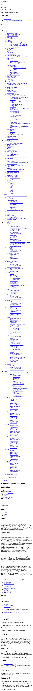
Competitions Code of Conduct (17, 359)
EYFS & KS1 (16, 349)
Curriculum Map (14, 308)
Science (9, 364)
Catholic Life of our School (13, 84)
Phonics (12, 274)
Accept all (9, 630)
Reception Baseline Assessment (20, 388)
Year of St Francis (14, 109)
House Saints (10, 90)
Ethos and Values (11, 38)
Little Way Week (14, 232)
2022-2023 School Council (19, 68)
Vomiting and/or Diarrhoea (16, 203)
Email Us (6, 21)
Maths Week (16, 328)
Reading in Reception (18, 391)
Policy (11, 153)
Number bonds (13, 321)
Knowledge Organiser (15, 431)
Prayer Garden (13, 118)
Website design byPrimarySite (11, 612)
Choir (8, 51)
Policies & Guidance (12, 151)
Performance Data (11, 150)
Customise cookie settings (19, 630)
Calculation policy (14, 325)
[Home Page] (1, 1)
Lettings (9, 147)
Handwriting (13, 275)
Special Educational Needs (13, 159)
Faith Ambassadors (14, 73)
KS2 (14, 350)
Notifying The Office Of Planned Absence (17, 196)
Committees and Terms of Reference (18, 44)
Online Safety (13, 254)
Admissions (9, 141)
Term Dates (9, 37)
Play (8, 59)
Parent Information (14, 314)
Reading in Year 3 (14, 425)
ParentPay (9, 214)
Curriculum (6, 222)
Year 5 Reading (13, 450)
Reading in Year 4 (14, 438)
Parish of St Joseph (11, 136)
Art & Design (10, 247)
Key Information (8, 140)
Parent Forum (10, 58)
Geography (9, 295)
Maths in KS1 (16, 331)
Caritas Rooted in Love (15, 98)
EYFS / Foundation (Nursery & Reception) (17, 372)
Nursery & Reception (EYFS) (17, 285)
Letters (8, 182)
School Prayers (13, 475)
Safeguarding (10, 158)
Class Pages (10, 497)
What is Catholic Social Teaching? (18, 95)
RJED (8, 137)
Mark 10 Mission (17, 115)
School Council (13, 66)
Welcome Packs (13, 435)
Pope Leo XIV (10, 93)
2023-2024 (12, 133)
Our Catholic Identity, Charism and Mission (17, 83)
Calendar (9, 180)
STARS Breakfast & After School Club (16, 218)
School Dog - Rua (11, 76)
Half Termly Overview (15, 432)
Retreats (12, 120)
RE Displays (13, 235)
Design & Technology (12, 261)
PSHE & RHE (10, 307)
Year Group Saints (11, 91)
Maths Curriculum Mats (15, 318)
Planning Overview (14, 290)
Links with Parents (14, 111)
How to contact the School (13, 34)
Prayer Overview (14, 105)
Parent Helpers (10, 212)
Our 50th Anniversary (12, 87)
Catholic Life (7, 82)
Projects (15, 69)
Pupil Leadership (11, 65)
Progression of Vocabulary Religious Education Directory (19, 228)
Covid (11, 208)
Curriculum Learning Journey (17, 345)
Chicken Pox (13, 207)
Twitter (7, 494)
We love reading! (14, 281)
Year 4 (11, 190)
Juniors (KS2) (13, 288)
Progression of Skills (15, 343)
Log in (5, 480)
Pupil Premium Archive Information (18, 157)
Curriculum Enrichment (15, 233)
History (8, 300)
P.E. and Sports (10, 340)
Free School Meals (11, 198)
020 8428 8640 (7, 19)
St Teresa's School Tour (12, 36)
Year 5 (11, 191)
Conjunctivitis (13, 201)
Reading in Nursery (17, 379)
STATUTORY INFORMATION (15, 165)
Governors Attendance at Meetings (18, 45)
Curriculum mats (14, 469)
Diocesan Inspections (12, 144)
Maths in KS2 (16, 332)
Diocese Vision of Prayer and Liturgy (19, 126)
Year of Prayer (13, 122)
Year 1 (11, 186)
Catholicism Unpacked (15, 246)
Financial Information (12, 164)
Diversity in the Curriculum (13, 267)
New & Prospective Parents (16, 143)
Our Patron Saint (11, 88)
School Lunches (11, 215)
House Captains (13, 72)
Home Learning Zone (12, 474)
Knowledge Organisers (15, 347)
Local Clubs (13, 361)
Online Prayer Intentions (16, 127)
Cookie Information (8, 605)
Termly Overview (17, 382)
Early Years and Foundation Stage (15, 268)
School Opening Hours (12, 217)
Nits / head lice (13, 204)
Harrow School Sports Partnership (18, 357)
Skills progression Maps (15, 303)
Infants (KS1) (13, 286)
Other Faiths (13, 237)
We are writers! (13, 282)
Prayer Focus (13, 107)
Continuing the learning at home (17, 324)
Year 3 (11, 189)
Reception (12, 185)
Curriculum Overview (15, 226)
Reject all (3, 630)
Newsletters (9, 168)
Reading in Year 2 (14, 413)
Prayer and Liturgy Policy (16, 104)
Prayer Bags (16, 112)
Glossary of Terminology (16, 353)
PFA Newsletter (10, 179)
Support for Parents (11, 219)
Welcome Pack (16, 377)
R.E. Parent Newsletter (12, 175)
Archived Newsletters (15, 178)
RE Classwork (13, 236)
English (8, 272)
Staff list (9, 40)
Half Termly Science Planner (17, 370)
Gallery (11, 249)
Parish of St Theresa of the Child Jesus (16, 134)
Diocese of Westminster (12, 139)
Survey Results (10, 48)
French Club (13, 293)
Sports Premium (11, 161)
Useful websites (13, 320)
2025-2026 (12, 130)
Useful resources (14, 315)
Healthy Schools (11, 54)
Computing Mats (14, 260)
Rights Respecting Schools (13, 75)
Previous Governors (14, 47)
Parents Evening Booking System (15, 210)
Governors (9, 41)
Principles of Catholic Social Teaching (19, 97)
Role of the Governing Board (17, 43)
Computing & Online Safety (13, 253)
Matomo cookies (8, 664)
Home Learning (13, 239)
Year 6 (11, 193)
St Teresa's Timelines (15, 301)
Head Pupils (13, 70)
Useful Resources (14, 244)
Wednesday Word (17, 114)
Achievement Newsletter (13, 171)
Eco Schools (10, 52)
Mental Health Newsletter (13, 173)
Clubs (8, 197)
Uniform (9, 221)
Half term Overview (15, 463)
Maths (8, 317)
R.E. (8, 225)
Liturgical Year (13, 119)
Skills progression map (15, 256)
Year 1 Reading (13, 399)
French (8, 289)
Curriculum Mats (14, 276)
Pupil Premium (10, 155)
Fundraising (13, 100)
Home (5, 30)
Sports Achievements (15, 342)
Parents (5, 194)
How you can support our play (17, 62)
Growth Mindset (11, 77)
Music (8, 335)
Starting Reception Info (18, 384)
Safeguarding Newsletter (13, 172)
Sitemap (6, 604)
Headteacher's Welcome (12, 33)
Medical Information (12, 200)
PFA (8, 211)
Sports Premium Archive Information (19, 162)
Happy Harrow (10, 50)
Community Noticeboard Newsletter (15, 169)
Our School (6, 31)
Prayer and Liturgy (11, 102)
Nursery (12, 183)
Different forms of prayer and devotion (19, 108)
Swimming (12, 352)
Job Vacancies (10, 80)
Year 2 (11, 187)
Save (14, 689)
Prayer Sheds (13, 116)
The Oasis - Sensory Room (13, 55)
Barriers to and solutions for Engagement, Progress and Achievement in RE (20, 242)
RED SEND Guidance (15, 240)
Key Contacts (10, 146)
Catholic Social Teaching (13, 94)
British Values (10, 79)
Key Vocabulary (14, 311)
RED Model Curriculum (16, 230)
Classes (5, 371)
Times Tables (13, 322)
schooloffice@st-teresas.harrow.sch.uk (13, 20)
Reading (12, 464)
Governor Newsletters (12, 176)
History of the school (12, 86)
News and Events (8, 166)
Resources (12, 333)
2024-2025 (12, 132)
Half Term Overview (15, 402)
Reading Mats (16, 278)
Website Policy (7, 607)
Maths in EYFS (16, 329)
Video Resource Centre (12, 477)
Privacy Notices (13, 154)
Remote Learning (14, 363)
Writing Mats (16, 279)
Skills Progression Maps (15, 297)
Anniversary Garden (15, 63)
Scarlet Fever (13, 205)
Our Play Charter (14, 61)
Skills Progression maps (15, 310)
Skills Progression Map (15, 250)
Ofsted (8, 148)
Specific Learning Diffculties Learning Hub (17, 56)
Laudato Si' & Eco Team (16, 101)
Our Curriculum (11, 224)
